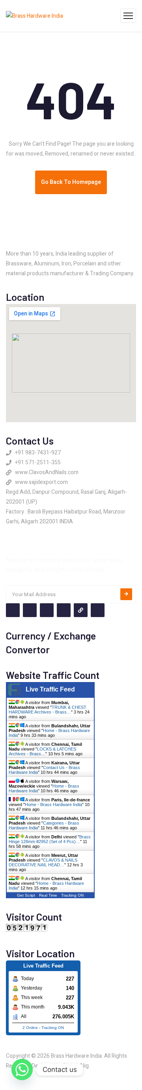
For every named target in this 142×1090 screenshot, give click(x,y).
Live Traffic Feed (50, 689)
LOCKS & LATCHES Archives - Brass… (42, 751)
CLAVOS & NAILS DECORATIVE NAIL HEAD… (43, 862)
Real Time (48, 895)
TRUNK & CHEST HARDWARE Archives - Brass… (47, 709)
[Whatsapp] (22, 1069)
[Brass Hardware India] (34, 16)
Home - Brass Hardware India (53, 804)
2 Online (30, 1027)
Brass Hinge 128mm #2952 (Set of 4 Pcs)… (50, 839)
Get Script (26, 895)
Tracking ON (72, 895)
